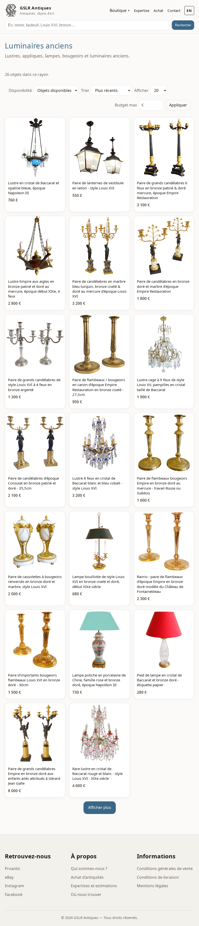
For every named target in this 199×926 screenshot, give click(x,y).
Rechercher (183, 25)
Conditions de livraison (158, 877)
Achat (158, 10)
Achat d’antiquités (87, 877)
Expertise (141, 10)
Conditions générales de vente (165, 868)
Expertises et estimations (94, 885)
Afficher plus (99, 807)
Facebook (14, 894)
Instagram (14, 885)
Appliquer (178, 105)
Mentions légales (152, 885)
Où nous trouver (86, 894)
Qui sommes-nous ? (89, 868)
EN (189, 10)
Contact (173, 10)
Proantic (12, 868)
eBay (9, 877)
